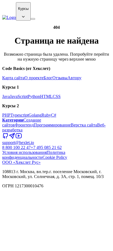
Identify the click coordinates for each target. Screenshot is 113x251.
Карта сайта (13, 77)
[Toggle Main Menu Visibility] (33, 19)
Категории (12, 120)
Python (34, 96)
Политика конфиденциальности (33, 155)
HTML (46, 96)
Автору (74, 77)
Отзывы (59, 77)
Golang (35, 115)
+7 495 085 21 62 (46, 147)
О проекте (34, 77)
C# (53, 115)
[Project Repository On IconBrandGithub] (5, 137)
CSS (57, 96)
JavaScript (19, 96)
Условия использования (24, 152)
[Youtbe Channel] (18, 137)
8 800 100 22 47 (16, 147)
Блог (48, 77)
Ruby (46, 115)
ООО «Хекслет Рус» (21, 162)
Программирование (52, 125)
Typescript (19, 115)
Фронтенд (24, 125)
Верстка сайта (84, 125)
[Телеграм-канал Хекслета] (12, 137)
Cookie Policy (55, 157)
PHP (6, 115)
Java (6, 96)
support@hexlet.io (18, 142)
